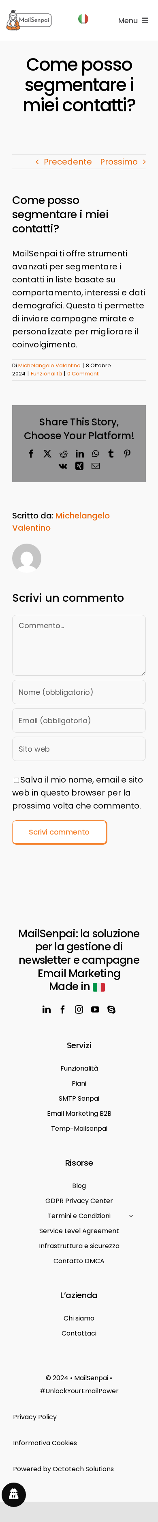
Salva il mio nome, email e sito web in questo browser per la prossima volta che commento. (77, 792)
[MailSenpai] (29, 14)
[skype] (111, 1010)
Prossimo (119, 161)
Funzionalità (46, 373)
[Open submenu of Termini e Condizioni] (131, 1215)
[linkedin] (47, 1010)
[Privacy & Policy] (79, 1417)
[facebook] (63, 1010)
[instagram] (79, 1010)
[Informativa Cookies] (79, 1443)
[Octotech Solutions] (79, 1469)
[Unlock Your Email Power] (79, 1384)
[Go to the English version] (83, 20)
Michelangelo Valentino (49, 365)
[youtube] (95, 1010)
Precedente (68, 161)
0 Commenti (83, 373)
